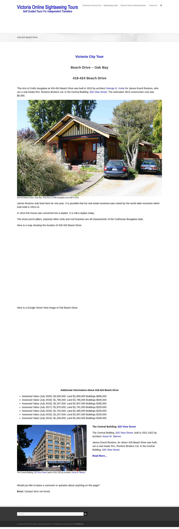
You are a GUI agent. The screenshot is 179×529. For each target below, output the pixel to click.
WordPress (79, 524)
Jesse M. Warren (78, 472)
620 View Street (98, 92)
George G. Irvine (115, 88)
